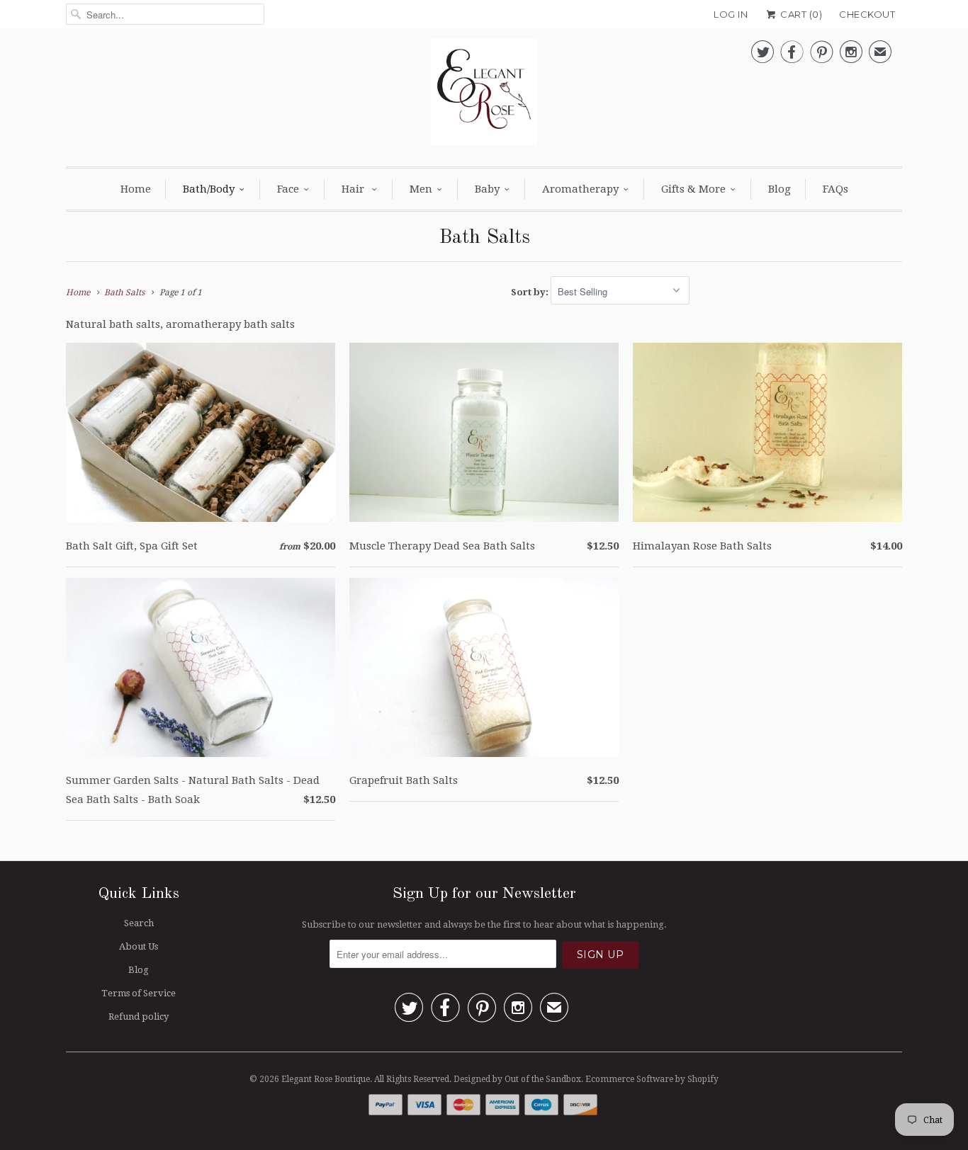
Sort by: (531, 292)
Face (288, 189)
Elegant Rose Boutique (325, 1079)
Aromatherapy (580, 189)
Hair (354, 189)
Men (421, 189)
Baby (487, 189)
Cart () (800, 14)
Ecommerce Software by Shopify (652, 1079)
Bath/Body (209, 189)
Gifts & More (693, 189)
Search (139, 923)
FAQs (835, 189)
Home (135, 189)
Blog (779, 189)
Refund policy (138, 1016)
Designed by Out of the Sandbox (517, 1079)
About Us (138, 946)
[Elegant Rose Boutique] (484, 95)
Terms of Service (138, 993)
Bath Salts (484, 238)
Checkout (867, 14)
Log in (731, 14)
